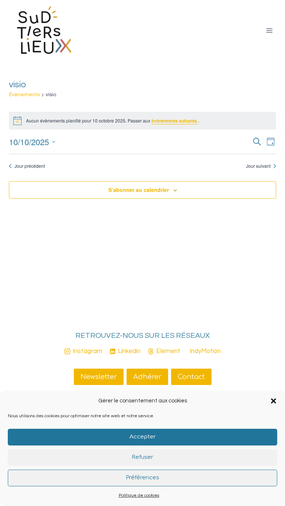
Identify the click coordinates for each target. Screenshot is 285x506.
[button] (273, 401)
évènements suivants (174, 120)
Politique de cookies (139, 495)
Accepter (143, 437)
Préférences (142, 477)
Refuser (142, 457)
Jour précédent (29, 166)
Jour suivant (258, 166)
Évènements (24, 94)
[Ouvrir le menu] (269, 30)
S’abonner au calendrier (138, 189)
